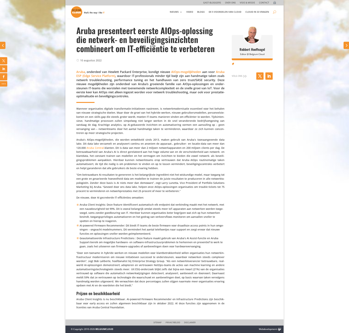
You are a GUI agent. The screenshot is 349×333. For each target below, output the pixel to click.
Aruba (80, 72)
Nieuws (174, 11)
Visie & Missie (247, 2)
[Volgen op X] (260, 76)
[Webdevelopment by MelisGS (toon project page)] (279, 329)
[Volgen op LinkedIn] (269, 76)
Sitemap (157, 322)
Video (189, 11)
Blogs (201, 11)
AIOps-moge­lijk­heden (186, 72)
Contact (264, 2)
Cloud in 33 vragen (257, 11)
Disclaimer (190, 322)
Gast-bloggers (212, 2)
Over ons (230, 2)
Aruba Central (95, 148)
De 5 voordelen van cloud (225, 11)
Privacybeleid (173, 322)
